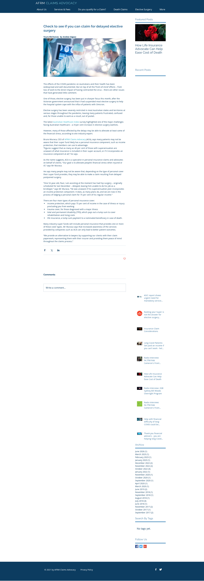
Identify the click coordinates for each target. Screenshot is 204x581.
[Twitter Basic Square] (141, 546)
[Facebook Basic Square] (136, 546)
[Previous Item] (139, 33)
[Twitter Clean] (160, 569)
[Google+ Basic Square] (145, 546)
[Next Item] (161, 33)
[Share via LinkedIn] (58, 250)
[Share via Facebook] (44, 250)
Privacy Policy (86, 569)
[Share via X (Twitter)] (51, 250)
